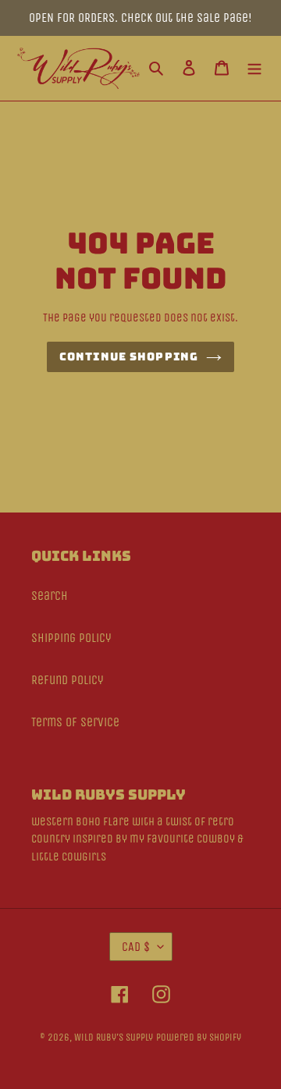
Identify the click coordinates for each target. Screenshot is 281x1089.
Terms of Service (75, 722)
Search (49, 595)
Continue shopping (128, 356)
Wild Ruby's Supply (113, 1037)
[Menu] (254, 68)
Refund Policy (67, 679)
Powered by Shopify (198, 1037)
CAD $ (136, 946)
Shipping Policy (71, 637)
